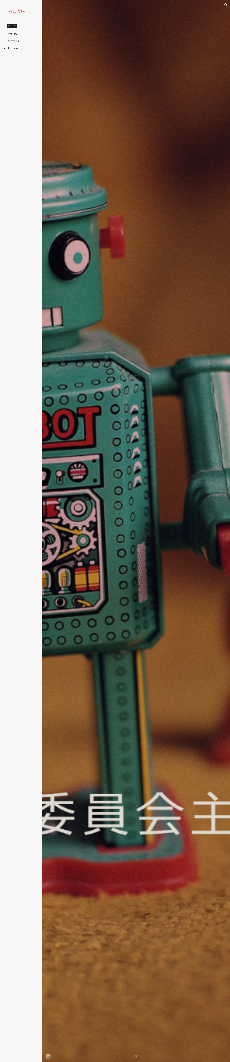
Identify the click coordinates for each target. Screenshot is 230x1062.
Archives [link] (13, 48)
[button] (226, 5)
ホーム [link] (12, 26)
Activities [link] (13, 41)
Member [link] (13, 33)
